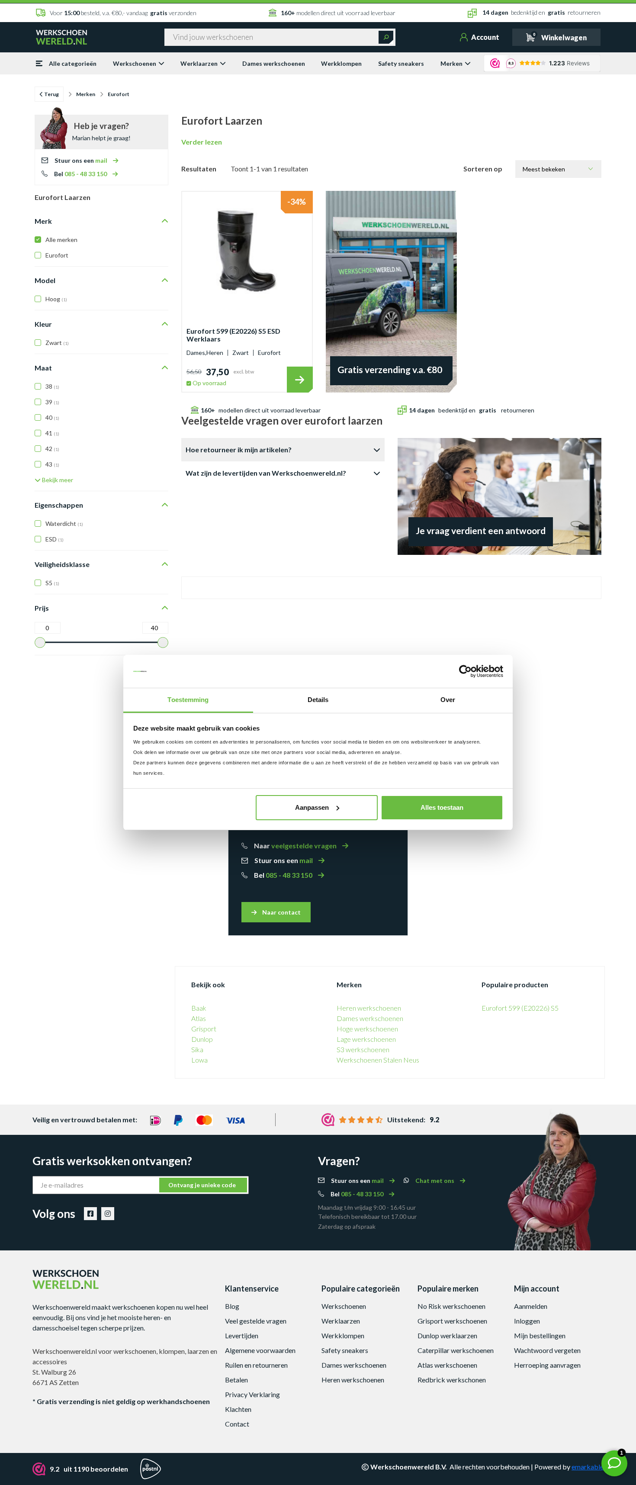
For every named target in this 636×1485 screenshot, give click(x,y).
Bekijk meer (57, 479)
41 (52, 433)
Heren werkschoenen (369, 1008)
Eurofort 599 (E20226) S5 (520, 1008)
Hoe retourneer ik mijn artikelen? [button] (239, 449)
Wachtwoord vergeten (547, 1350)
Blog (232, 1306)
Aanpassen (312, 807)
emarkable (588, 1466)
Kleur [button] (43, 324)
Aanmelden (530, 1306)
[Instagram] (107, 1213)
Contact (237, 1424)
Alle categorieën (72, 63)
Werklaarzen (199, 63)
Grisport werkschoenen (452, 1321)
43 (52, 464)
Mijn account (536, 1288)
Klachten (238, 1409)
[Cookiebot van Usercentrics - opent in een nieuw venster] (465, 671)
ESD (54, 539)
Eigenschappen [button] (59, 505)
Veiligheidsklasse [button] (62, 564)
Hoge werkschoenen (367, 1028)
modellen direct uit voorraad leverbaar (338, 12)
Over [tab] (447, 699)
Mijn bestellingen (539, 1335)
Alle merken (61, 239)
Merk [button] (43, 221)
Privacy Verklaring (252, 1394)
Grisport (203, 1028)
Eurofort (56, 255)
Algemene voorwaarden (260, 1350)
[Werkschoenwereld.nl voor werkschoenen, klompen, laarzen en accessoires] (61, 36)
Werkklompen (341, 63)
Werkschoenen (134, 63)
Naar (296, 845)
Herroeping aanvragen (547, 1365)
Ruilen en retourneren (256, 1365)
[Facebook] (90, 1213)
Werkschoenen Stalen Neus (378, 1060)
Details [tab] (318, 699)
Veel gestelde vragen (255, 1321)
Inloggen (527, 1321)
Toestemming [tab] (188, 699)
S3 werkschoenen (363, 1049)
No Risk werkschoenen (451, 1306)
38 (52, 386)
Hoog (56, 299)
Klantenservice (252, 1288)
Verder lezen (201, 142)
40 (52, 417)
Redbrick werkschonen (452, 1379)
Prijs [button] (42, 608)
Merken (451, 63)
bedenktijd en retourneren (541, 12)
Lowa (199, 1060)
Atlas (198, 1018)
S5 (52, 582)
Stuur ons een (82, 160)
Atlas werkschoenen (447, 1365)
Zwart (57, 342)
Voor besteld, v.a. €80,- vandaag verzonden (123, 12)
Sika (197, 1049)
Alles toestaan (442, 807)
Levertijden (241, 1335)
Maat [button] (43, 368)
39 (52, 402)
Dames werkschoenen (273, 63)
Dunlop (202, 1039)
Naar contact (281, 912)
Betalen (236, 1379)
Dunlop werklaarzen (447, 1335)
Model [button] (45, 280)
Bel (81, 173)
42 (52, 448)
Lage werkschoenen (366, 1039)
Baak (198, 1008)
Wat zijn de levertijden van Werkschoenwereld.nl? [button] (266, 473)
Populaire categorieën (360, 1288)
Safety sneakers (401, 63)
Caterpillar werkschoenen (456, 1350)
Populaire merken (448, 1288)
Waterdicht (64, 523)
